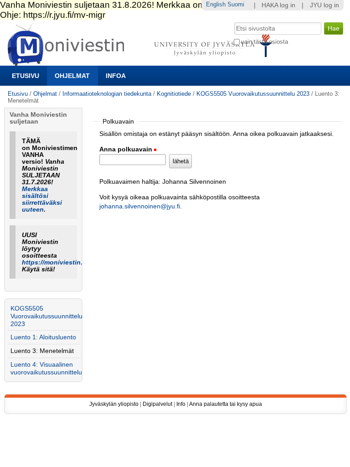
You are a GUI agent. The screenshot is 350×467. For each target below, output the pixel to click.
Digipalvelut (157, 404)
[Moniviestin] (142, 62)
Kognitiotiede (174, 93)
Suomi (235, 4)
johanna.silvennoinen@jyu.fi (139, 206)
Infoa (116, 75)
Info (180, 404)
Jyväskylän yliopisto (114, 404)
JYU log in (324, 5)
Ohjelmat (72, 75)
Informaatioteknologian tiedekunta (106, 93)
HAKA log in (278, 5)
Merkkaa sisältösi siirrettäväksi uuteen (42, 199)
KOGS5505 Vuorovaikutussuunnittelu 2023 (252, 93)
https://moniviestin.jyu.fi (60, 262)
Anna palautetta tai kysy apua (225, 404)
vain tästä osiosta (264, 41)
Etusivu (25, 75)
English (216, 4)
